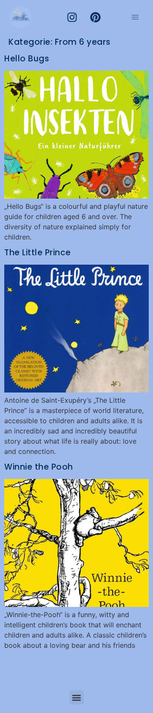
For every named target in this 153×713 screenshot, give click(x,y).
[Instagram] (71, 17)
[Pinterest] (95, 17)
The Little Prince (37, 252)
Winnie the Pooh (38, 467)
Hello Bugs (26, 58)
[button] (135, 17)
